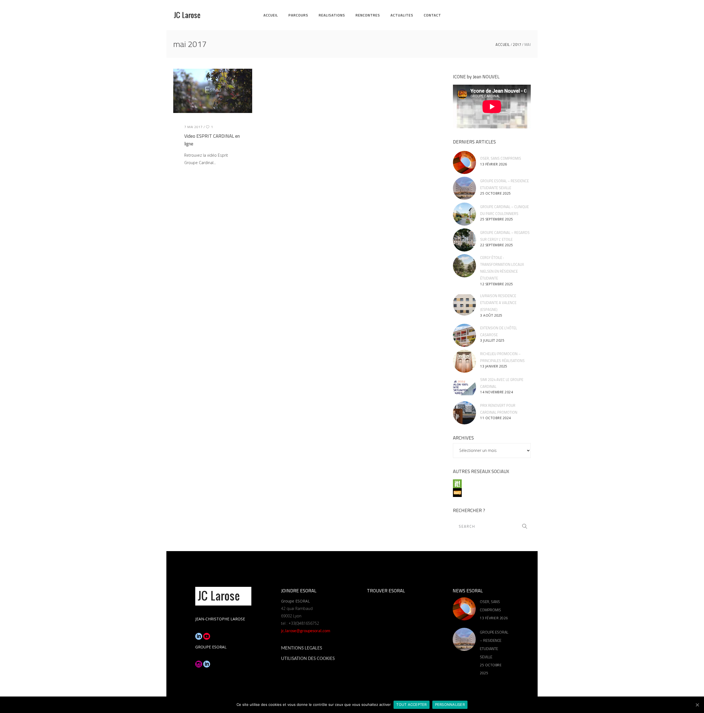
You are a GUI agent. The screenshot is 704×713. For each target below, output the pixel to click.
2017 (517, 44)
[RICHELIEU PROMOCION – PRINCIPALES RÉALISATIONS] (464, 361)
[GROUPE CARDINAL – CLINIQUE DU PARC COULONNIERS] (464, 214)
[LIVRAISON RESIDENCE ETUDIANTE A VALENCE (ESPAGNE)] (464, 304)
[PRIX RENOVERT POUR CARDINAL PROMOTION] (464, 412)
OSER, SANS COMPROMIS (500, 158)
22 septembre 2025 (496, 245)
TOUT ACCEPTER (411, 704)
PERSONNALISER (450, 704)
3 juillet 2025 (492, 340)
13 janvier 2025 (493, 366)
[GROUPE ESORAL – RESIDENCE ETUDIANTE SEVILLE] (464, 188)
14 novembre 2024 (496, 392)
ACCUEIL (503, 44)
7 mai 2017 (193, 126)
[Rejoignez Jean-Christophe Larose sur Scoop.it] (492, 483)
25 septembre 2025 (496, 219)
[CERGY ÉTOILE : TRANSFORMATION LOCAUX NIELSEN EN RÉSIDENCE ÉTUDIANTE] (464, 265)
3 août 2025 (491, 315)
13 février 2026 (493, 164)
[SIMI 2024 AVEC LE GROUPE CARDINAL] (464, 387)
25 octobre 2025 (495, 193)
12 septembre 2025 (496, 284)
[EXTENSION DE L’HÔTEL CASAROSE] (464, 335)
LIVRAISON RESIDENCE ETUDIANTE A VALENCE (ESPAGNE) (498, 302)
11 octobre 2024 (495, 418)
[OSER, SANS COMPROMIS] (464, 162)
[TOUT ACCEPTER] (697, 705)
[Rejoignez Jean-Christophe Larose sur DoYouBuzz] (492, 492)
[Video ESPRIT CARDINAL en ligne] (212, 91)
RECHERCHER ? (469, 510)
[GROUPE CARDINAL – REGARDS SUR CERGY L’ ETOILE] (464, 240)
